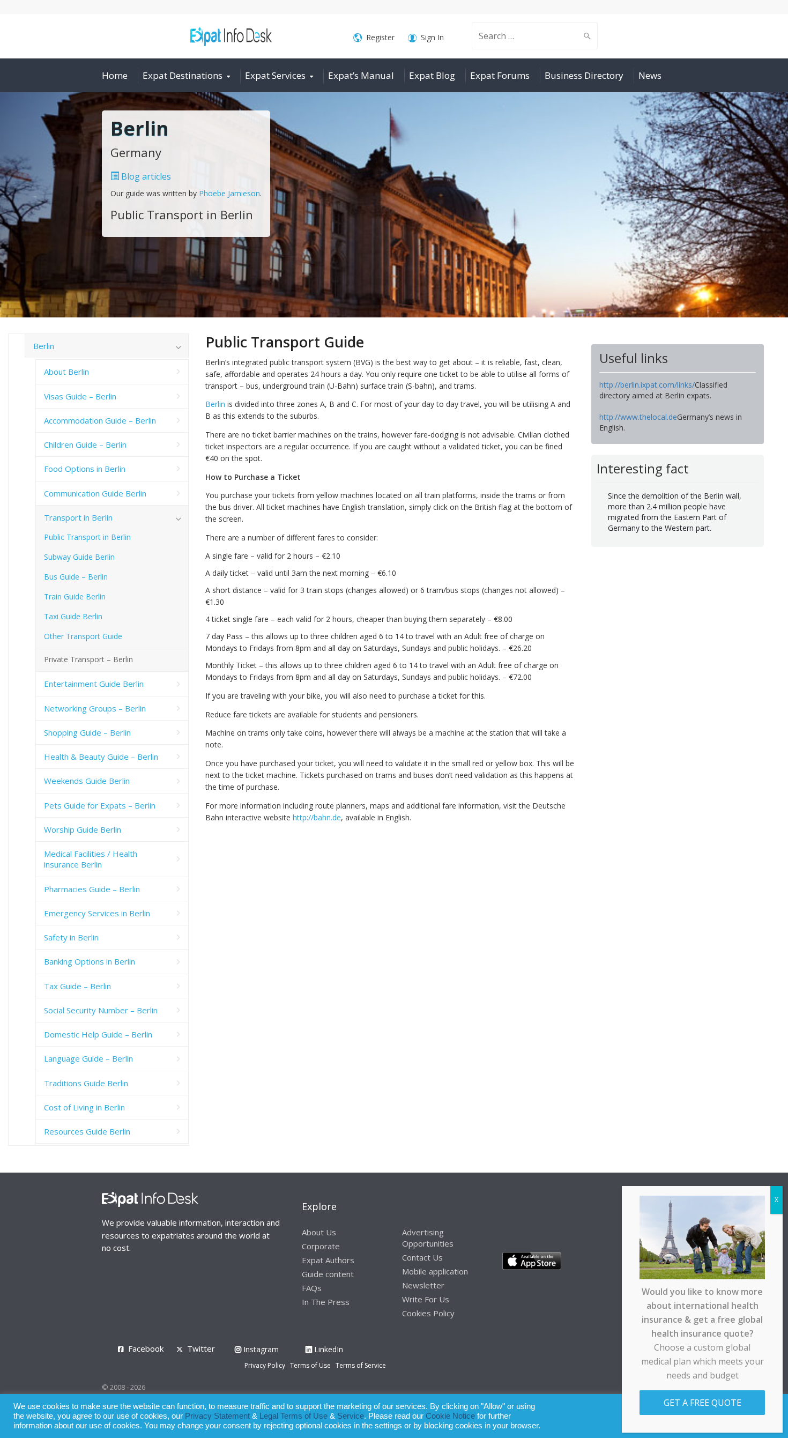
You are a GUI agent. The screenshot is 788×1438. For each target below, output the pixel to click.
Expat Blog (432, 75)
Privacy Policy (264, 1365)
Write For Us (425, 1299)
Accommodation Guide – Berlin (100, 420)
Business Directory (584, 75)
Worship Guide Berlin (82, 829)
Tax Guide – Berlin (77, 986)
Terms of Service (361, 1365)
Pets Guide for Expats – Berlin (99, 805)
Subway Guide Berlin (79, 557)
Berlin (215, 404)
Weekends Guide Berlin (87, 780)
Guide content (328, 1274)
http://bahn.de (317, 817)
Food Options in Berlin (84, 468)
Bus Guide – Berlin (76, 577)
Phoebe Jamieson (229, 193)
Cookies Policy (428, 1313)
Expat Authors (328, 1260)
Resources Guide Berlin (87, 1131)
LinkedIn (327, 1349)
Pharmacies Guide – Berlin (92, 889)
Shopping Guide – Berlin (87, 732)
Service (350, 1416)
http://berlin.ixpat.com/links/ (647, 385)
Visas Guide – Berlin (80, 396)
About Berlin (66, 371)
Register (380, 37)
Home (115, 75)
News (649, 75)
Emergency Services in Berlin (97, 913)
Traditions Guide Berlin (86, 1083)
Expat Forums (500, 75)
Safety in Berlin (71, 937)
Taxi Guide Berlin (73, 616)
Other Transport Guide (83, 636)
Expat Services (275, 75)
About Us (319, 1232)
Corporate (321, 1246)
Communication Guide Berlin (95, 493)
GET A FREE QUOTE (702, 1403)
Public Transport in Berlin (87, 537)
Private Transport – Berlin (88, 659)
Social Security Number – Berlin (101, 1010)
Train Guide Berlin (75, 596)
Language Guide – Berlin (88, 1058)
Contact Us (422, 1257)
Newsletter (423, 1285)
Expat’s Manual (361, 75)
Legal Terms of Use (293, 1416)
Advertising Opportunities (428, 1238)
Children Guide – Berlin (85, 444)
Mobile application (435, 1271)
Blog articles (145, 176)
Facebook (145, 1348)
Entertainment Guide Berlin (94, 683)
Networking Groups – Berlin (95, 708)
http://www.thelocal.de (638, 417)
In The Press (326, 1301)
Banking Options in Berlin (89, 961)
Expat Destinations (182, 75)
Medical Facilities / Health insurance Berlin (90, 859)
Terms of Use (310, 1365)
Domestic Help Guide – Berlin (98, 1034)
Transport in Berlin (78, 517)
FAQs (312, 1288)
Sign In (432, 37)
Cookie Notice (450, 1416)
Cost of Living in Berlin (84, 1107)
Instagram (260, 1349)
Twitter (201, 1348)
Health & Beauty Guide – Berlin (101, 756)
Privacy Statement (217, 1416)
